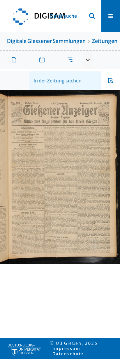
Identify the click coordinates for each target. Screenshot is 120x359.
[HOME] (36, 16)
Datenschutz (68, 353)
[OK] (92, 16)
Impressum (66, 348)
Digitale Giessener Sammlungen (46, 41)
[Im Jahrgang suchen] (110, 80)
